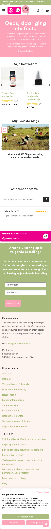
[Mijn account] (38, 10)
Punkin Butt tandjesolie (7, 95)
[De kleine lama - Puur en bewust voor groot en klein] (25, 10)
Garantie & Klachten (13, 415)
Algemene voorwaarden (15, 426)
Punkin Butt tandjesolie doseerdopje (33, 96)
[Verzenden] (46, 199)
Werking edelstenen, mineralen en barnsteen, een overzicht (20, 471)
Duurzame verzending (14, 389)
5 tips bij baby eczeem (14, 444)
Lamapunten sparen (13, 400)
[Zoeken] (43, 10)
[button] (4, 10)
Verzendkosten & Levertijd (16, 384)
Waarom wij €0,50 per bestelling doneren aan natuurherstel (25, 155)
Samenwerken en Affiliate (16, 421)
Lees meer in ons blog (14, 478)
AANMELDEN (12, 303)
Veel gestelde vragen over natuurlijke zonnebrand (22, 462)
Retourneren (9, 394)
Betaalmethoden (11, 410)
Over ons (7, 373)
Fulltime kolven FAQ (13, 455)
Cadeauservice (10, 405)
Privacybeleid (43, 492)
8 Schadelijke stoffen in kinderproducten (24, 439)
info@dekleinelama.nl (19, 343)
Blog (4, 483)
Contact (6, 378)
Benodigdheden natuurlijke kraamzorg (22, 449)
